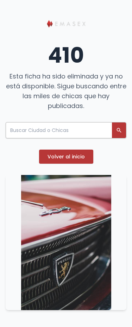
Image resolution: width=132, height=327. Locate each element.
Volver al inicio (66, 156)
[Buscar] (119, 130)
